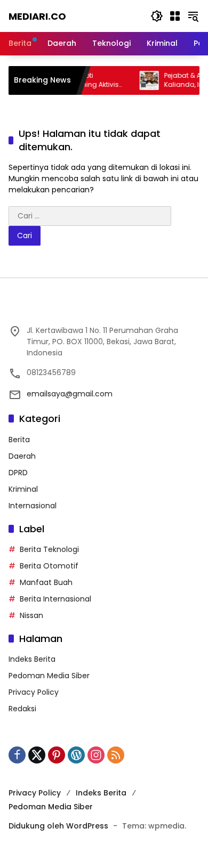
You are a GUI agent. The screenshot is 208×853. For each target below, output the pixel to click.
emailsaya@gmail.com (70, 393)
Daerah (22, 456)
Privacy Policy (34, 692)
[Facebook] (17, 754)
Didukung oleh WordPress (58, 825)
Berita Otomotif (49, 565)
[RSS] (115, 754)
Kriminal (23, 489)
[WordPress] (76, 754)
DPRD (18, 472)
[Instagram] (96, 754)
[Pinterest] (56, 754)
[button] (156, 16)
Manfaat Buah (46, 582)
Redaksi (22, 708)
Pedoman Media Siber (49, 675)
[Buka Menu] (175, 16)
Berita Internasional (55, 599)
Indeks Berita (32, 659)
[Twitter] (36, 754)
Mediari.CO (37, 16)
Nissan (31, 615)
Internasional (33, 505)
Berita (19, 439)
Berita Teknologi (49, 549)
